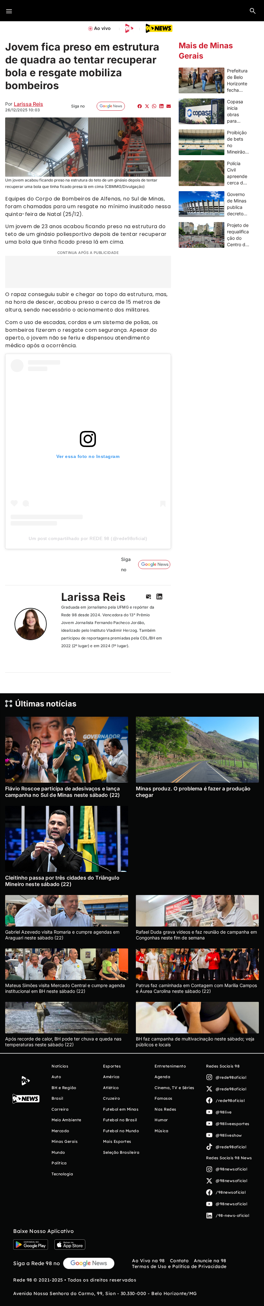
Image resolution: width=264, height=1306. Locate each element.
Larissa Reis (28, 104)
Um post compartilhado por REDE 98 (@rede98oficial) (88, 538)
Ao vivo (102, 28)
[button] (253, 11)
